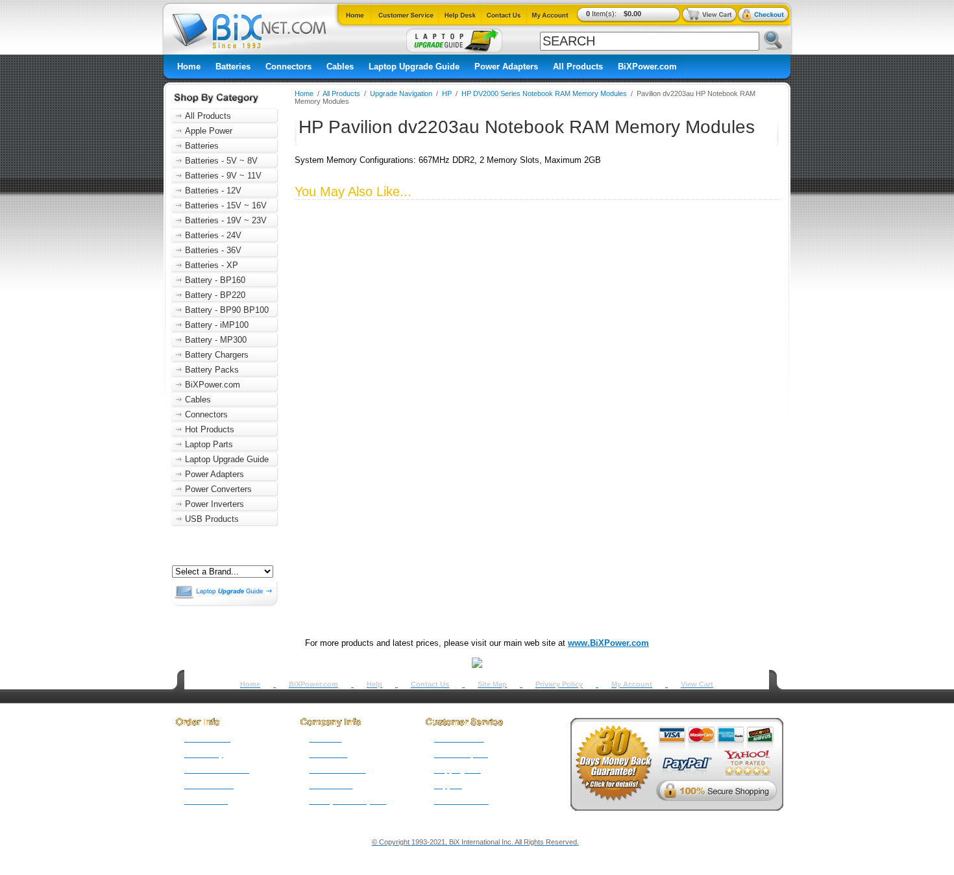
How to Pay (203, 754)
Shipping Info (457, 770)
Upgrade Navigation (401, 93)
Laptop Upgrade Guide (414, 66)
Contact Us (430, 684)
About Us (325, 739)
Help (374, 684)
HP (447, 93)
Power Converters (218, 489)
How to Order (207, 739)
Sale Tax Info (206, 801)
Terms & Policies (337, 770)
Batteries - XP (211, 265)
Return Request (461, 754)
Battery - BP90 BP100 (227, 310)
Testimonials (330, 785)
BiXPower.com (647, 66)
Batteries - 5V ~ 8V (221, 161)
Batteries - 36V (213, 250)
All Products (578, 66)
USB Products (212, 519)
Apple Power (208, 131)
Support (448, 785)
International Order (216, 770)
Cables (340, 66)
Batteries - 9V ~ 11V (223, 175)
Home (189, 66)
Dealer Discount (461, 801)
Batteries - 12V (213, 190)
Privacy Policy (559, 684)
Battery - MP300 (216, 340)
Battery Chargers (217, 355)
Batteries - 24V (213, 235)
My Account (631, 684)
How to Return (459, 739)
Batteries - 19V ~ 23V (226, 220)
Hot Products (209, 429)
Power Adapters (506, 66)
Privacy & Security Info (347, 801)
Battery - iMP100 (217, 325)
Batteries (233, 66)
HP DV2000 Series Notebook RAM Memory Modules (544, 93)
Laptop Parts (209, 444)
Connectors (288, 66)
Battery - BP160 (215, 280)
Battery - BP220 (215, 295)
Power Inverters (214, 504)
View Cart (697, 684)
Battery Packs (212, 370)
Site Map (492, 684)
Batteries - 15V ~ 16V (226, 205)
